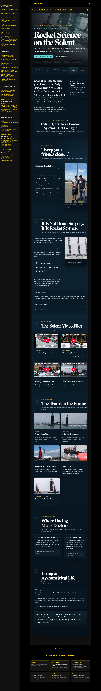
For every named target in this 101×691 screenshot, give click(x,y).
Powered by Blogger (60, 649)
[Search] (90, 4)
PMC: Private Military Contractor (8, 89)
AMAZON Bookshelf (6, 145)
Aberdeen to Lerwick (6, 78)
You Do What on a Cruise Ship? (8, 40)
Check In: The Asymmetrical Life (9, 9)
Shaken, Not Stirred (5, 74)
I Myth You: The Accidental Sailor (9, 39)
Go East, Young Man (6, 36)
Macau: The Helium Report (7, 70)
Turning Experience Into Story (8, 128)
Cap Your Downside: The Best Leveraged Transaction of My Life (9, 107)
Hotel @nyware (38, 3)
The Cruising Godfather (6, 111)
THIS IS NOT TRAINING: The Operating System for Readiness (9, 139)
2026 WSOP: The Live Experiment (9, 105)
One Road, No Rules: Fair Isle (8, 79)
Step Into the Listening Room (8, 155)
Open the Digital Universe (60, 684)
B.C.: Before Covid (5, 28)
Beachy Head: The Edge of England (9, 122)
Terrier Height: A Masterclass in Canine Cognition (8, 130)
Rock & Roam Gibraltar (6, 159)
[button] (87, 10)
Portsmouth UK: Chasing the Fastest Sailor (48, 552)
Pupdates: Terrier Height (7, 160)
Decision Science (5, 157)
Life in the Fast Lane (61, 56)
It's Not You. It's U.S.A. (6, 126)
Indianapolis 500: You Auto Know (76, 554)
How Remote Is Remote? (7, 95)
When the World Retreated (7, 94)
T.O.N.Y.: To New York (6, 54)
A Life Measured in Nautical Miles (9, 59)
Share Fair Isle (4, 156)
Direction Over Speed (6, 38)
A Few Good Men (5, 93)
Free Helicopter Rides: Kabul (8, 90)
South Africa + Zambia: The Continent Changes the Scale (8, 76)
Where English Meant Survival (8, 91)
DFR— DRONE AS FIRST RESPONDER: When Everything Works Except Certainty (8, 143)
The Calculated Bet (5, 104)
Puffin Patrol (4, 80)
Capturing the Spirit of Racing (43, 56)
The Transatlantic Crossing (7, 55)
